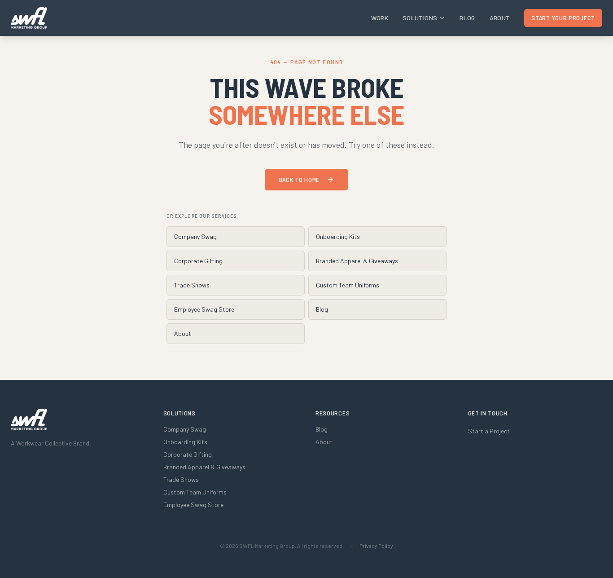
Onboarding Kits (338, 236)
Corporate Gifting (198, 261)
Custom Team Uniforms (347, 285)
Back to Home (299, 179)
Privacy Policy (376, 546)
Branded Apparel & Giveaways (357, 261)
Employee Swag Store (204, 309)
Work (379, 18)
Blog (467, 18)
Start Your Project (563, 18)
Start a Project (489, 431)
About (500, 18)
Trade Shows (192, 285)
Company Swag (195, 236)
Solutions (420, 18)
